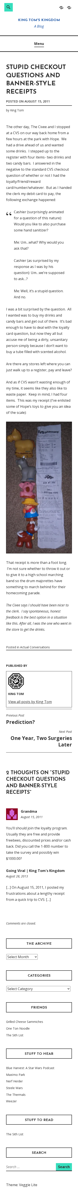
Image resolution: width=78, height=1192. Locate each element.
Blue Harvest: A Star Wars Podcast (30, 1068)
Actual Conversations (35, 647)
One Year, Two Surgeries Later (41, 739)
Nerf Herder (14, 1081)
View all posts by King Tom (30, 701)
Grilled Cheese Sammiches (24, 1022)
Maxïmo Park (15, 1075)
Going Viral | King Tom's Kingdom (35, 870)
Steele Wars (14, 1088)
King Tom (17, 110)
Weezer (11, 1101)
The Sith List (14, 1035)
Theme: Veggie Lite (21, 1184)
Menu (39, 43)
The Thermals (16, 1095)
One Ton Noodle (18, 1028)
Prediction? (20, 719)
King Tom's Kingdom (39, 20)
